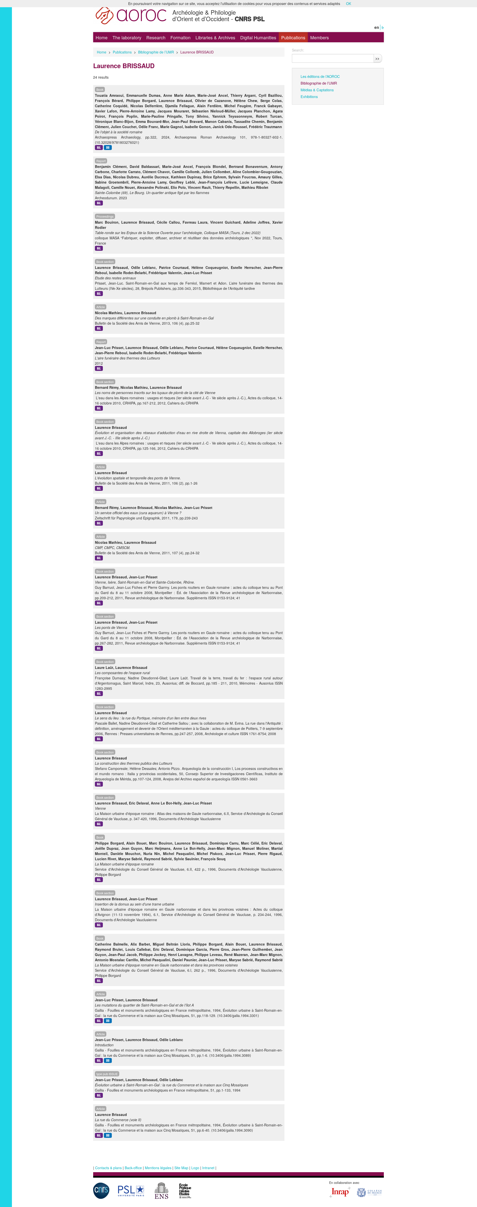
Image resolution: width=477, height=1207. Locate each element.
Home (102, 37)
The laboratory (127, 37)
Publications (293, 37)
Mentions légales (158, 1167)
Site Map (181, 1167)
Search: (298, 50)
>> (377, 58)
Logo (195, 1167)
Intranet (208, 1167)
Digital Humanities (258, 37)
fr (383, 27)
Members (319, 37)
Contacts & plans (108, 1167)
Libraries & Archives (215, 37)
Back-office (133, 1167)
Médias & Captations (317, 89)
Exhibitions (309, 96)
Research (155, 37)
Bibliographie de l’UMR (156, 52)
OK (348, 3)
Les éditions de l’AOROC (320, 76)
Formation (180, 37)
